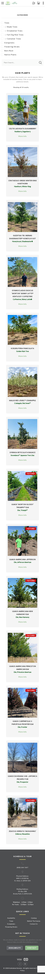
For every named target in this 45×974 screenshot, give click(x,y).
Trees (6, 23)
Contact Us (34, 924)
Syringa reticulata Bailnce (22, 452)
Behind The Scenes (33, 921)
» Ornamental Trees (13, 31)
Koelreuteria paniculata (22, 348)
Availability (11, 918)
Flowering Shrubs (12, 47)
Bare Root (8, 51)
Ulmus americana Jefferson (22, 559)
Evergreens (9, 43)
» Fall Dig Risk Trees (14, 35)
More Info (22, 136)
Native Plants (10, 55)
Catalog (34, 918)
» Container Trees (12, 39)
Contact (31, 948)
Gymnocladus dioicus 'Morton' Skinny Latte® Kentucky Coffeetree (22, 293)
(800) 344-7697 (22, 867)
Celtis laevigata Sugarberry (22, 128)
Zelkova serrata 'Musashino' (22, 831)
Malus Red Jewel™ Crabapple (22, 400)
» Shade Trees (10, 27)
